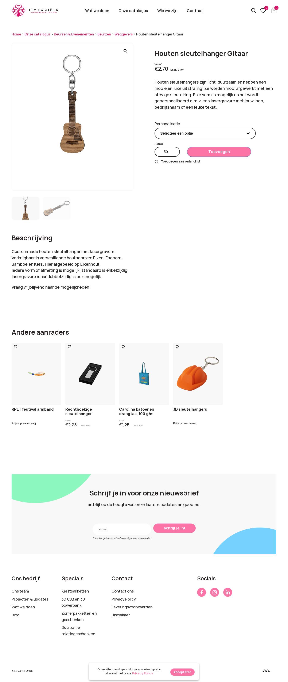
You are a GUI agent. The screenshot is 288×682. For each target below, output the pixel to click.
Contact (195, 10)
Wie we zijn (167, 10)
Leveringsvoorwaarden (132, 606)
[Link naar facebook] (201, 592)
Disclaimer (121, 614)
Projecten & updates (30, 599)
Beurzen (104, 34)
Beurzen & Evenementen (74, 34)
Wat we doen (97, 10)
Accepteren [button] (182, 672)
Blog (15, 614)
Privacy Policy (124, 599)
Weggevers (123, 34)
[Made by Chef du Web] (266, 670)
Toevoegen (219, 151)
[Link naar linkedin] (227, 592)
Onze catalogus (133, 10)
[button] (125, 51)
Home (16, 34)
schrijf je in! (174, 528)
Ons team (20, 591)
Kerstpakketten (75, 591)
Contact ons (123, 591)
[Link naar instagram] (214, 592)
